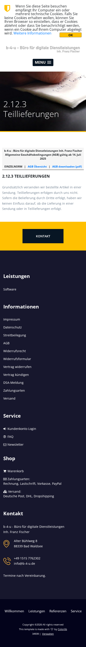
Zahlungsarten (14, 390)
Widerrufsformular (17, 359)
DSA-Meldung (13, 382)
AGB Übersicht (37, 166)
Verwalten (48, 633)
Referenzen (57, 611)
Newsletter (15, 444)
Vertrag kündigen (16, 375)
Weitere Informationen (32, 33)
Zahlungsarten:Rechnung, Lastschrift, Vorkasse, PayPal (32, 481)
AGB (6, 343)
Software (9, 289)
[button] (43, 62)
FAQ (10, 436)
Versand (9, 398)
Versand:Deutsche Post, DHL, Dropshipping (28, 493)
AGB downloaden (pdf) (67, 166)
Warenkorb (15, 471)
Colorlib (62, 629)
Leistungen (36, 611)
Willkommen (14, 611)
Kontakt (43, 236)
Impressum (11, 319)
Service (76, 611)
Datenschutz (12, 327)
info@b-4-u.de (24, 563)
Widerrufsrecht (14, 351)
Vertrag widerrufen (17, 367)
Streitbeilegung (14, 335)
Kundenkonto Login (21, 429)
